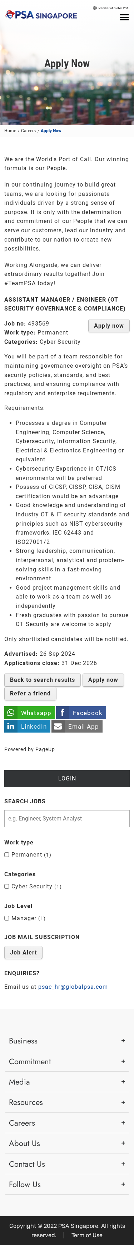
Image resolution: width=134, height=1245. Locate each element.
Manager (27, 918)
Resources (26, 1102)
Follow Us (25, 1184)
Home (10, 130)
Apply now (109, 325)
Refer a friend (30, 693)
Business (23, 1040)
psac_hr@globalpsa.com (73, 986)
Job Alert (23, 952)
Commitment (30, 1061)
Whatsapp (36, 712)
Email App (83, 726)
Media (19, 1081)
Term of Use (87, 1235)
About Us (24, 1143)
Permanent (30, 854)
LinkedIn (34, 726)
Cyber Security (35, 886)
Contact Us (27, 1164)
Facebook (88, 712)
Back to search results (42, 679)
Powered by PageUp (29, 749)
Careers (28, 130)
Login (67, 778)
